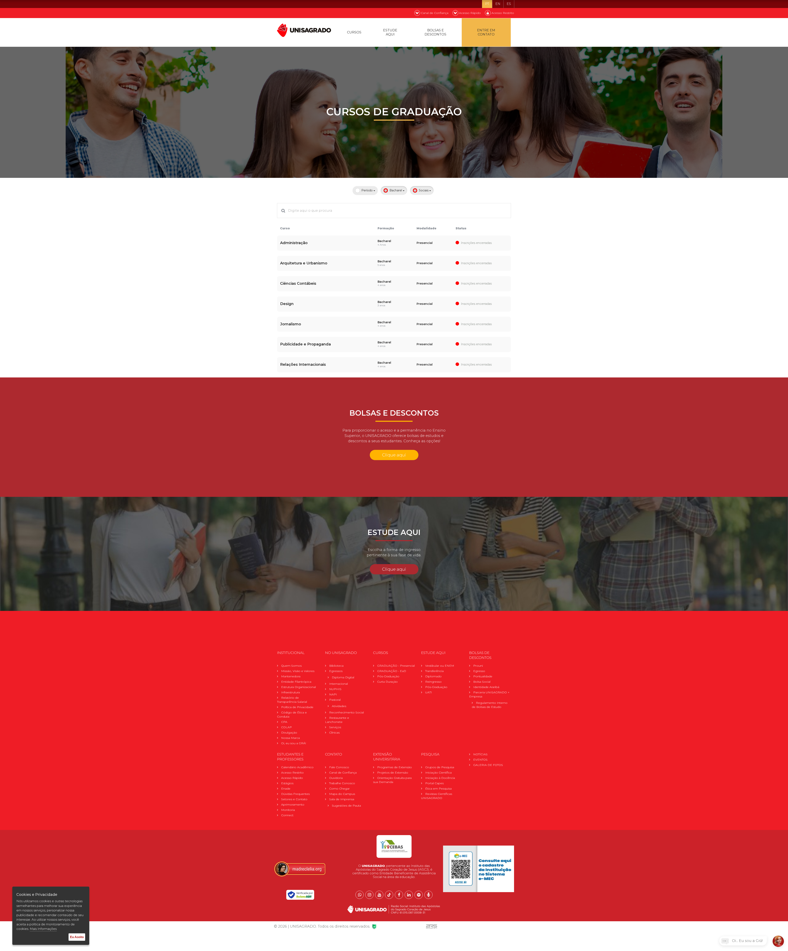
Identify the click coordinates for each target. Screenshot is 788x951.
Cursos (354, 32)
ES (509, 4)
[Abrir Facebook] (399, 895)
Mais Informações (43, 929)
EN (497, 4)
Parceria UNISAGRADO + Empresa (489, 694)
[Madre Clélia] (299, 868)
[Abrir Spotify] (419, 895)
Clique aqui (394, 454)
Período (367, 190)
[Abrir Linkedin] (409, 895)
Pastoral (335, 700)
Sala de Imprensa (341, 799)
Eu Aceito (77, 937)
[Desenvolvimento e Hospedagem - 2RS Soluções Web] (431, 926)
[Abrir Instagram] (369, 895)
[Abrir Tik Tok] (389, 895)
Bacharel (396, 190)
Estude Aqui (390, 32)
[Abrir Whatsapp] (359, 895)
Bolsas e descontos (435, 32)
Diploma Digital (343, 677)
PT (487, 4)
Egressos (335, 671)
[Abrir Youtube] (379, 895)
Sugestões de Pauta (346, 805)
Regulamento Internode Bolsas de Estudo (489, 705)
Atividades (339, 706)
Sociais (424, 190)
